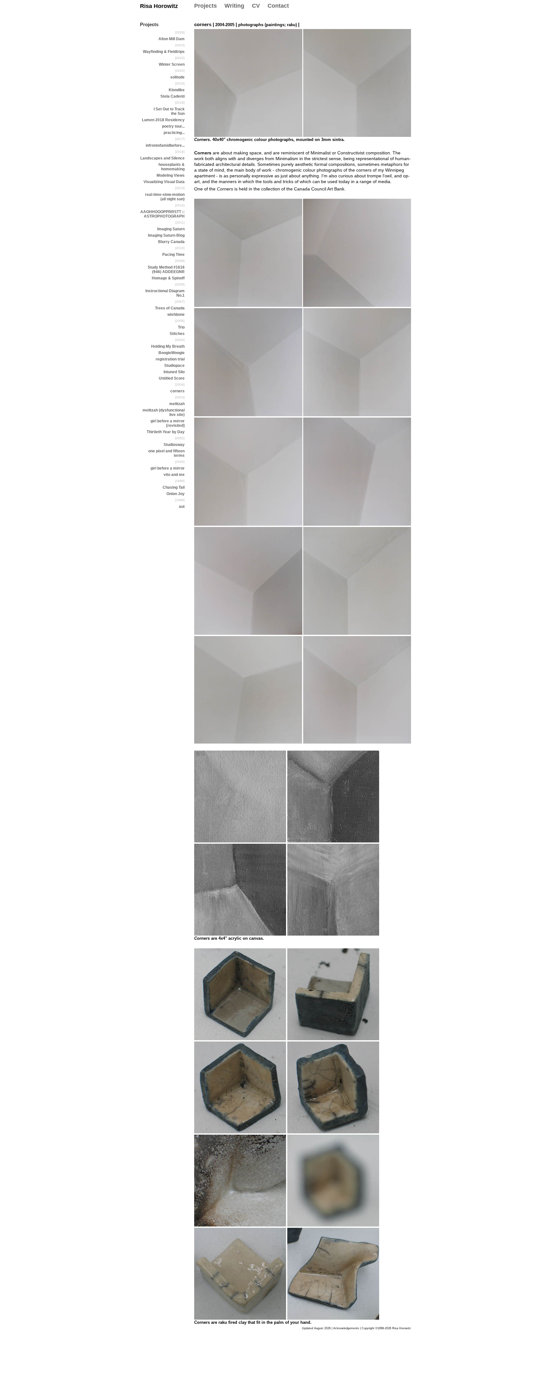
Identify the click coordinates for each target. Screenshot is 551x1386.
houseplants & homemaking (171, 166)
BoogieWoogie (171, 353)
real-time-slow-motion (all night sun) (165, 196)
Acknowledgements (346, 1328)
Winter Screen (172, 64)
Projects (205, 6)
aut (182, 506)
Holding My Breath (168, 346)
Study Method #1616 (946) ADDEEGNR (166, 269)
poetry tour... (173, 126)
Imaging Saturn (171, 229)
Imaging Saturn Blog (166, 235)
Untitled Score (172, 378)
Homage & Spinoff (168, 278)
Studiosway (174, 444)
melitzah (177, 404)
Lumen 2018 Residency (163, 120)
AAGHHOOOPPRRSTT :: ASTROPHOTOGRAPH (162, 214)
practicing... (174, 132)
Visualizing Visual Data (164, 182)
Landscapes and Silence (162, 158)
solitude (177, 77)
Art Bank (335, 188)
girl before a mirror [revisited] (168, 423)
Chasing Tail (174, 487)
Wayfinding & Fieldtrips (164, 51)
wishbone (176, 314)
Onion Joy (175, 494)
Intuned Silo (174, 372)
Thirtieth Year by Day (166, 432)
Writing (234, 6)
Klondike (177, 90)
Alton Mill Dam (171, 39)
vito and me (174, 474)
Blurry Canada (171, 242)
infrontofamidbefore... (165, 145)
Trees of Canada (170, 308)
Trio (181, 327)
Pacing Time (173, 254)
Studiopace (174, 365)
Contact (278, 6)
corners (177, 391)
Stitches (177, 333)
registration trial (170, 359)
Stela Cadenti (172, 96)
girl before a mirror (168, 468)
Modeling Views (171, 175)
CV (256, 6)
